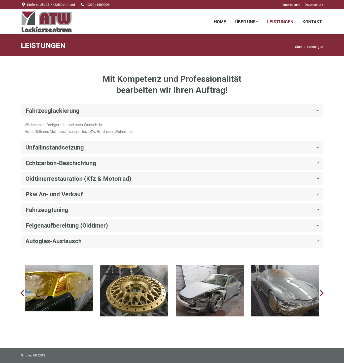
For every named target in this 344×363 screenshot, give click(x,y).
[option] (59, 288)
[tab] (172, 110)
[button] (22, 293)
